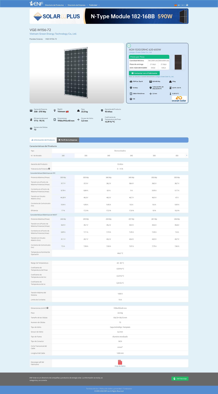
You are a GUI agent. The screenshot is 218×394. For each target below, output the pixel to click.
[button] (177, 5)
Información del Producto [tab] (44, 140)
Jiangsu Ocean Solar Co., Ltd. (140, 52)
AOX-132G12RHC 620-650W (145, 49)
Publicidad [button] (93, 5)
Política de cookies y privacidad (110, 389)
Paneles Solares (36, 39)
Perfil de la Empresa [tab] (69, 140)
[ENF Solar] (36, 3)
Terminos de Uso (92, 389)
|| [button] (183, 5)
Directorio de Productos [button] (54, 5)
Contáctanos (127, 389)
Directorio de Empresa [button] (77, 5)
